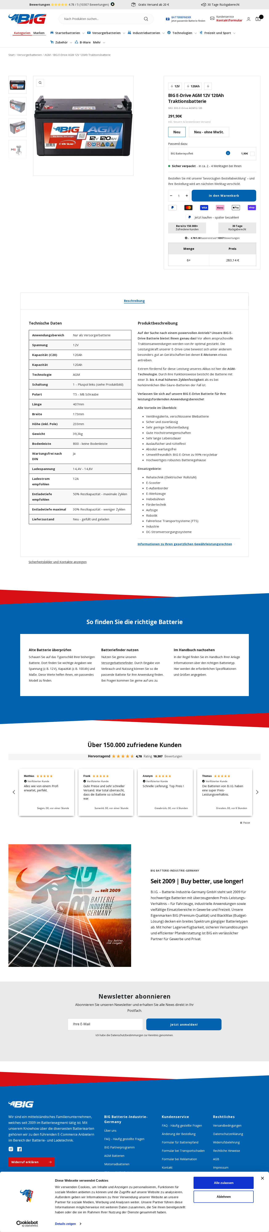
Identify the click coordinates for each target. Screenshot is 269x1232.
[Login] (249, 19)
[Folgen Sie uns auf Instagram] (10, 1149)
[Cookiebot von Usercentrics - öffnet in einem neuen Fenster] (27, 1224)
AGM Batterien (114, 1156)
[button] (14, 792)
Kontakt (167, 1167)
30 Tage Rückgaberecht (223, 5)
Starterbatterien (67, 33)
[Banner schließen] (262, 1178)
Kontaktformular (229, 20)
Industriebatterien (146, 33)
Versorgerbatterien (106, 33)
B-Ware (85, 42)
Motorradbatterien (116, 1164)
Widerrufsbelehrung (226, 1142)
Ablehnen (224, 1196)
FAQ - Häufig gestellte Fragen (124, 1139)
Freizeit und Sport (218, 33)
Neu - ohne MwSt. (209, 132)
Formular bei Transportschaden (183, 1151)
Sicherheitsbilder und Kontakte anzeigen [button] (58, 562)
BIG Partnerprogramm (119, 1147)
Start (11, 55)
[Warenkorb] (258, 18)
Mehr (97, 42)
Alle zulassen (223, 1183)
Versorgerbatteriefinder (117, 663)
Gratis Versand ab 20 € (153, 5)
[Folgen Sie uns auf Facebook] (19, 1149)
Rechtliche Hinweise (226, 1151)
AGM (48, 55)
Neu (176, 132)
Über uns (110, 1130)
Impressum (220, 1167)
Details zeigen (65, 1223)
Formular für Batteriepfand (180, 1142)
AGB (216, 1159)
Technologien (182, 33)
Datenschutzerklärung (228, 1134)
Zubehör (61, 42)
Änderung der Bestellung (178, 1134)
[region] (135, 792)
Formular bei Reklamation (179, 1159)
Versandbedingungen (227, 1125)
